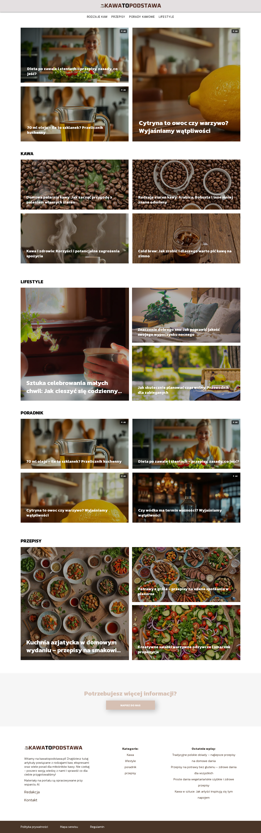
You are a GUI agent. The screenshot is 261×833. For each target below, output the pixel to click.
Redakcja (32, 791)
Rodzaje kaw (97, 16)
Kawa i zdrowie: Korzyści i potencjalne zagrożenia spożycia (73, 253)
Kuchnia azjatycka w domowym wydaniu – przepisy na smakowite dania (74, 646)
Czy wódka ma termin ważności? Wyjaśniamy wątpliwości (180, 513)
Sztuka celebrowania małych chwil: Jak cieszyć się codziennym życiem (74, 387)
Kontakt (30, 799)
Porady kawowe (142, 16)
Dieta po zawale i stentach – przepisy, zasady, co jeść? (72, 71)
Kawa (27, 153)
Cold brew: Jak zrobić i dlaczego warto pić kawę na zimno (185, 253)
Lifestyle (166, 16)
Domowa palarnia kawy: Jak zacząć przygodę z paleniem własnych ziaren (69, 200)
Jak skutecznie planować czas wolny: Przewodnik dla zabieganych (183, 390)
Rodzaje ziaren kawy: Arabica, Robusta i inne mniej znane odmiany (185, 200)
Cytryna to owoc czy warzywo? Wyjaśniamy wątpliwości (183, 127)
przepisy (31, 541)
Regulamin (97, 826)
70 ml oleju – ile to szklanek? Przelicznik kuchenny (65, 130)
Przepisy (118, 16)
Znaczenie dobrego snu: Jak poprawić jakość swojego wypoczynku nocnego (179, 332)
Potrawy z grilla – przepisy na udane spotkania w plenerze (183, 591)
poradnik (32, 412)
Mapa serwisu (69, 826)
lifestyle (32, 281)
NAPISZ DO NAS (130, 705)
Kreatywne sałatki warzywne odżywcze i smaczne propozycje (184, 649)
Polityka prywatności (34, 826)
